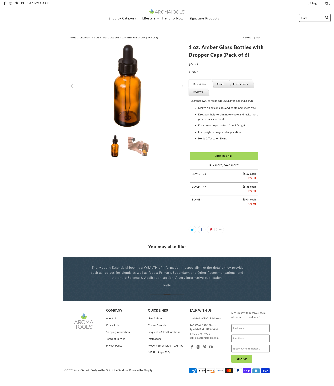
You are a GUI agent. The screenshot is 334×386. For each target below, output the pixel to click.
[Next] (182, 86)
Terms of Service (115, 338)
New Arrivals (155, 318)
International (155, 338)
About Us (111, 318)
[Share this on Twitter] (192, 229)
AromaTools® (81, 370)
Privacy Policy (114, 345)
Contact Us (112, 325)
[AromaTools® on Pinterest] (16, 3)
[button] (124, 18)
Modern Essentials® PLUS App (165, 345)
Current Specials (157, 325)
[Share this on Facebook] (201, 229)
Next (259, 37)
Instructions (240, 84)
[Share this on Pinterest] (211, 229)
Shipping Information (118, 331)
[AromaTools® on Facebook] (4, 3)
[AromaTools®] (167, 11)
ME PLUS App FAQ (159, 352)
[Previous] (72, 86)
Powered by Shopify (140, 370)
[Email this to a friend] (220, 229)
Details (220, 84)
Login (315, 3)
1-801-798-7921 (38, 3)
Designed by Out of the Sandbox (109, 370)
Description (200, 84)
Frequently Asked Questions (164, 331)
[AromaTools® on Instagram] (10, 3)
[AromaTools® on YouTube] (22, 3)
